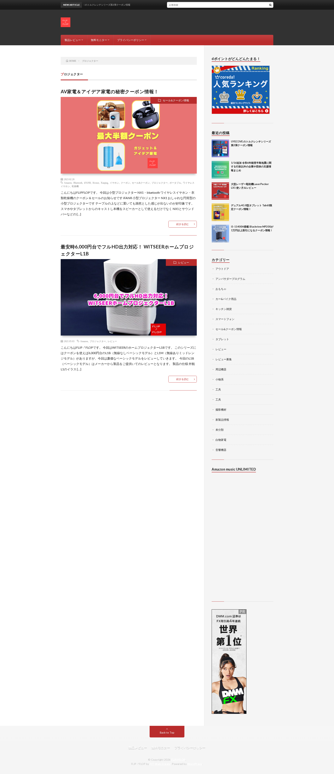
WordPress (194, 763)
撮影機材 (221, 409)
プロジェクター (160, 183)
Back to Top (167, 732)
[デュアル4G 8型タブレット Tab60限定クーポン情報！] (220, 212)
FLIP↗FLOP (178, 759)
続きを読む (182, 224)
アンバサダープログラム (230, 278)
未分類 (220, 429)
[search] (270, 5)
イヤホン (114, 183)
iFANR (87, 183)
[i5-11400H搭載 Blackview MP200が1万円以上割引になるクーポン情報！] (220, 233)
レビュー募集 (224, 359)
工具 (218, 389)
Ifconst (96, 183)
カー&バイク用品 (226, 299)
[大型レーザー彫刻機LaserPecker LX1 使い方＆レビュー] (220, 191)
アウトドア (222, 268)
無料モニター (99, 40)
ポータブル (175, 183)
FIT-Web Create (160, 763)
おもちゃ (221, 288)
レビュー (183, 262)
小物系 (220, 379)
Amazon (68, 183)
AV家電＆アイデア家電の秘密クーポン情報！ (110, 91)
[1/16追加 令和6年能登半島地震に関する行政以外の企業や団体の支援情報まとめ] (220, 169)
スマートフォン (225, 319)
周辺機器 (221, 369)
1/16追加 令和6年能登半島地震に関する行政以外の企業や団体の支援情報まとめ (251, 166)
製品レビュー (73, 40)
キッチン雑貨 (224, 309)
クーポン (125, 183)
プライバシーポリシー (130, 40)
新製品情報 (222, 419)
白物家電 (221, 439)
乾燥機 (75, 186)
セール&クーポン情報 (176, 100)
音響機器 (221, 449)
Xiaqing (104, 183)
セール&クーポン (141, 183)
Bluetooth (77, 183)
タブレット (222, 339)
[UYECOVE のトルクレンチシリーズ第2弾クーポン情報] (220, 148)
